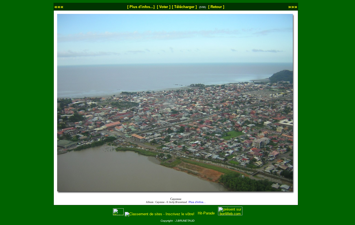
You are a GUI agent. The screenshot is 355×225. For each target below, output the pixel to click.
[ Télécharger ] (184, 7)
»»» (292, 6)
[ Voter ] (163, 7)
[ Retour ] (216, 7)
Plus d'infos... (197, 202)
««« (59, 6)
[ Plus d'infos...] (140, 7)
